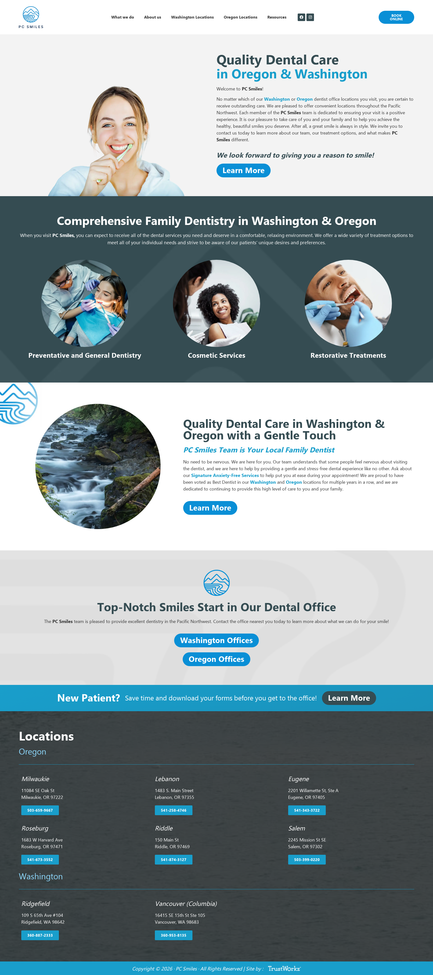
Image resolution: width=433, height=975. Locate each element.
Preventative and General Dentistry (84, 355)
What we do (122, 17)
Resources (276, 17)
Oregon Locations (240, 17)
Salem (296, 828)
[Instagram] (310, 17)
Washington (277, 99)
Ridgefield (35, 903)
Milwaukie (35, 779)
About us (152, 17)
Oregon (294, 482)
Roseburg (34, 828)
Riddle (163, 828)
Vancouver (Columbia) (186, 903)
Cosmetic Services (216, 355)
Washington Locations (192, 17)
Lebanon (167, 779)
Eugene (298, 779)
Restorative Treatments (348, 355)
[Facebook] (301, 17)
